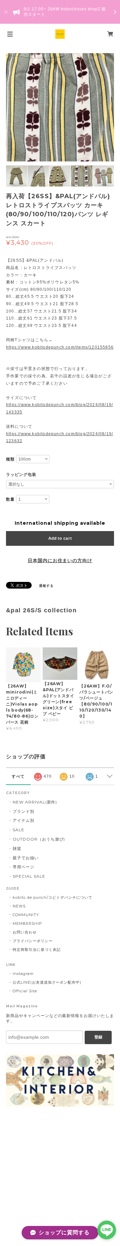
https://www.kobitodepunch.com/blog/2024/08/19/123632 (59, 437)
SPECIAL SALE (29, 876)
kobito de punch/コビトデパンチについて (52, 897)
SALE (18, 829)
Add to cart (60, 538)
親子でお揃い (26, 857)
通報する (46, 586)
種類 (10, 459)
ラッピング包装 (21, 474)
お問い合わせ (25, 932)
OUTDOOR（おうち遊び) (39, 839)
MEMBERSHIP (27, 923)
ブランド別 (23, 811)
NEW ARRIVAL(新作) (35, 801)
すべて (18, 776)
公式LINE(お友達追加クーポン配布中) (47, 982)
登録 (98, 1037)
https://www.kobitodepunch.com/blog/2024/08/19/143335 (59, 408)
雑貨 (17, 848)
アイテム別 (23, 820)
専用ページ (23, 866)
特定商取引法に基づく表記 (37, 949)
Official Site (25, 991)
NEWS (19, 906)
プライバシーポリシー (33, 941)
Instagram (23, 973)
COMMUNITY (26, 914)
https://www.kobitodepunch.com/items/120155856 (60, 347)
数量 (10, 499)
